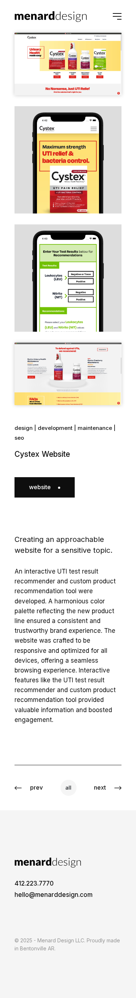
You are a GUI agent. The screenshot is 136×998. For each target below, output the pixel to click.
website (40, 487)
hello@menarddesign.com (53, 894)
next (100, 787)
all (68, 787)
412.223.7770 (34, 883)
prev (36, 787)
